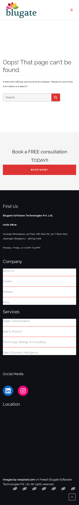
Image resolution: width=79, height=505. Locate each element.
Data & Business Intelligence (20, 352)
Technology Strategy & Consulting (24, 342)
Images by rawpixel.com (19, 479)
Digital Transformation (16, 321)
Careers (7, 281)
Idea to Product (12, 331)
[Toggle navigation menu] (72, 10)
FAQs (6, 302)
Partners (8, 291)
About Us (8, 270)
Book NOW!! (39, 169)
